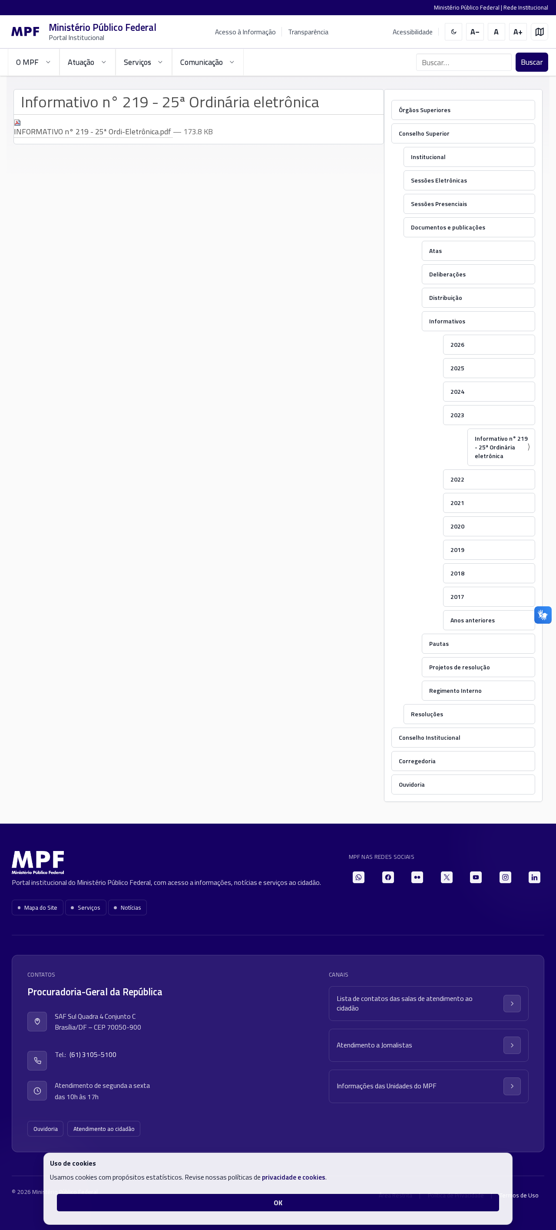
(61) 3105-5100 (93, 1054)
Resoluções (427, 713)
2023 (457, 414)
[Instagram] (505, 877)
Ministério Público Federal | (468, 7)
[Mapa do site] (540, 32)
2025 (457, 367)
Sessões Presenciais (439, 203)
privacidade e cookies (293, 1177)
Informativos (447, 321)
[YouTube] (476, 877)
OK (278, 1202)
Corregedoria (417, 760)
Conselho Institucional (429, 737)
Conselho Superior (424, 133)
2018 (457, 573)
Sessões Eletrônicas (439, 180)
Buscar (532, 62)
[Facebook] (388, 877)
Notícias (131, 907)
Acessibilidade (413, 32)
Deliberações (447, 274)
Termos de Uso (519, 1195)
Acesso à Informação (245, 32)
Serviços (89, 907)
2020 (457, 526)
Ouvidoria (412, 784)
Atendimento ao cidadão (104, 1128)
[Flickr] (417, 877)
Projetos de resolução (459, 667)
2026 (457, 344)
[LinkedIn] (534, 877)
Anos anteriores (472, 620)
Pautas (439, 643)
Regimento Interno (455, 690)
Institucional (428, 156)
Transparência (308, 32)
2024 (457, 391)
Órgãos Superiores (424, 109)
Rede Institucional (525, 7)
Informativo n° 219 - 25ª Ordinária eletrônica (501, 447)
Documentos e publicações (448, 227)
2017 (457, 596)
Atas (435, 250)
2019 (457, 549)
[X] (447, 877)
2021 (457, 502)
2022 (457, 479)
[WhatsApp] (358, 877)
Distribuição (445, 297)
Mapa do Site (40, 907)
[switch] (454, 32)
